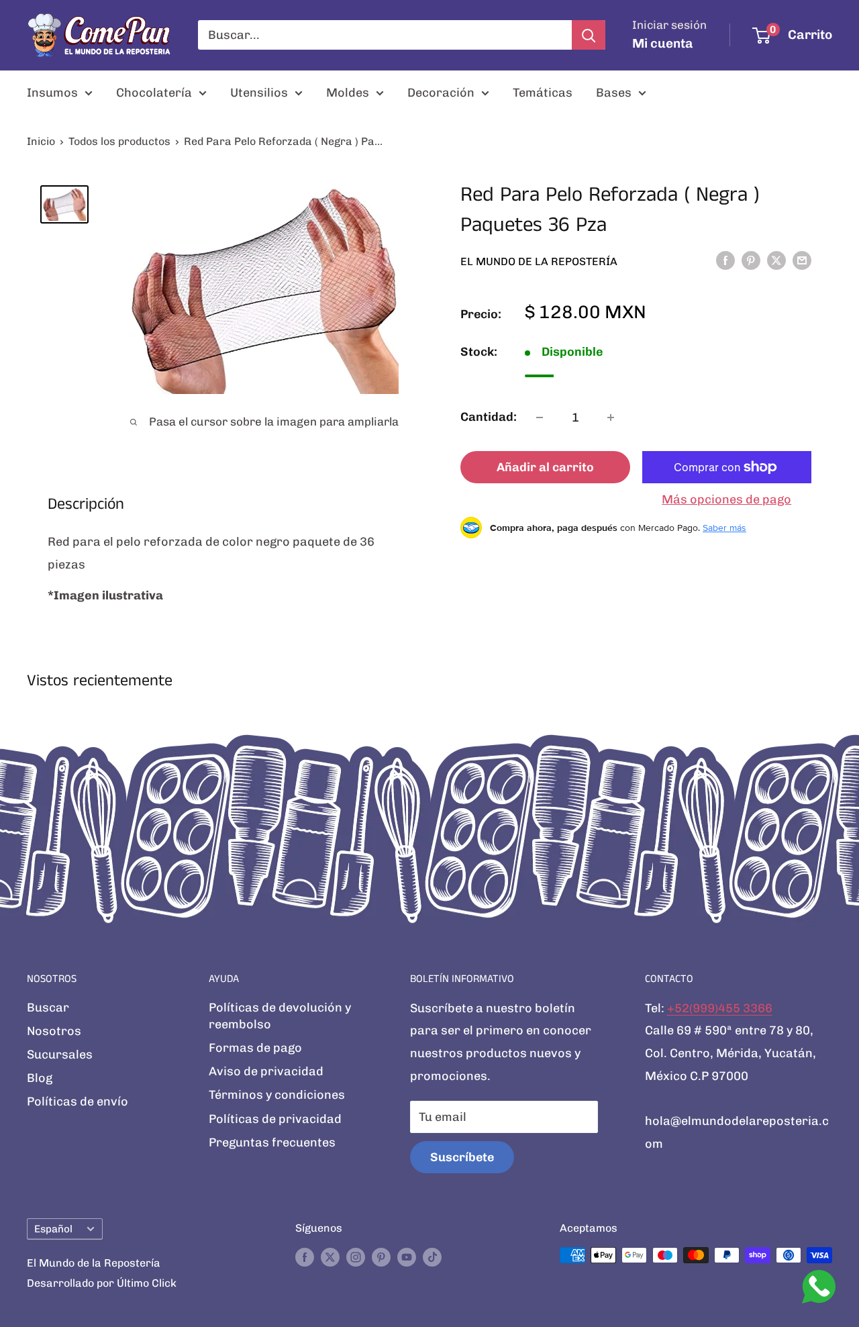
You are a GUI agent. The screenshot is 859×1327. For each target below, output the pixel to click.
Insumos (52, 92)
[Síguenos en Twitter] (330, 1257)
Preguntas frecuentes (272, 1142)
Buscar (48, 1007)
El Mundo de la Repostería (538, 261)
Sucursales (60, 1054)
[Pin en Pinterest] (751, 260)
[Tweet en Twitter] (776, 260)
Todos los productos (119, 141)
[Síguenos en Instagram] (355, 1257)
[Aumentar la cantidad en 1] (611, 417)
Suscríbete (462, 1157)
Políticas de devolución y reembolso (280, 1016)
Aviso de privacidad (266, 1071)
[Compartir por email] (802, 260)
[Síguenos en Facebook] (304, 1257)
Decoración (440, 92)
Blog (39, 1078)
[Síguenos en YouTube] (406, 1257)
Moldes (347, 92)
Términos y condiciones (277, 1094)
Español (53, 1229)
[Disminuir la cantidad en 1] (539, 417)
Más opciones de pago (726, 499)
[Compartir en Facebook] (725, 260)
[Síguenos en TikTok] (432, 1257)
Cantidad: (488, 416)
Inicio (41, 141)
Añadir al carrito (545, 467)
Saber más (724, 527)
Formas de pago (255, 1047)
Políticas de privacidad (275, 1119)
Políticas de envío (77, 1101)
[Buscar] (588, 35)
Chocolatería (154, 92)
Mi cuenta (662, 43)
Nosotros (54, 1031)
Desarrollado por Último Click (101, 1283)
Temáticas (542, 92)
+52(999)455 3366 (719, 1008)
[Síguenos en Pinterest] (381, 1257)
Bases (613, 92)
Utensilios (259, 92)
